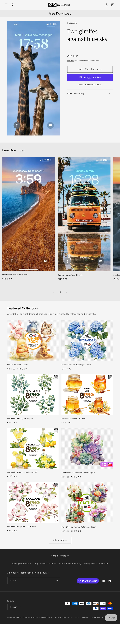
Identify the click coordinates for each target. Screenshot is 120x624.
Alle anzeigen (60, 540)
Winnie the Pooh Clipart (17, 364)
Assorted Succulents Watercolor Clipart (78, 472)
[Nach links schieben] (53, 292)
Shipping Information (21, 563)
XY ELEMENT (18, 617)
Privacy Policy (90, 563)
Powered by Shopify (30, 617)
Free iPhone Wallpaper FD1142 (15, 274)
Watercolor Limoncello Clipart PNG (22, 472)
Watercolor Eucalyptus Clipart (20, 418)
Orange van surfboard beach (70, 275)
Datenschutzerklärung (64, 617)
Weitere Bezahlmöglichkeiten (90, 84)
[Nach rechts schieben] (66, 292)
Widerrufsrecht (47, 617)
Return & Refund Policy (70, 563)
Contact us (104, 563)
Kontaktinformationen (99, 617)
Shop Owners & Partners (45, 563)
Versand (70, 60)
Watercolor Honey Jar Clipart (73, 418)
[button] (6, 5)
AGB (77, 617)
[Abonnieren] (56, 580)
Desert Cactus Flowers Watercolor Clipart (78, 527)
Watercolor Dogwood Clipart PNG (21, 526)
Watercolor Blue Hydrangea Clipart (76, 364)
